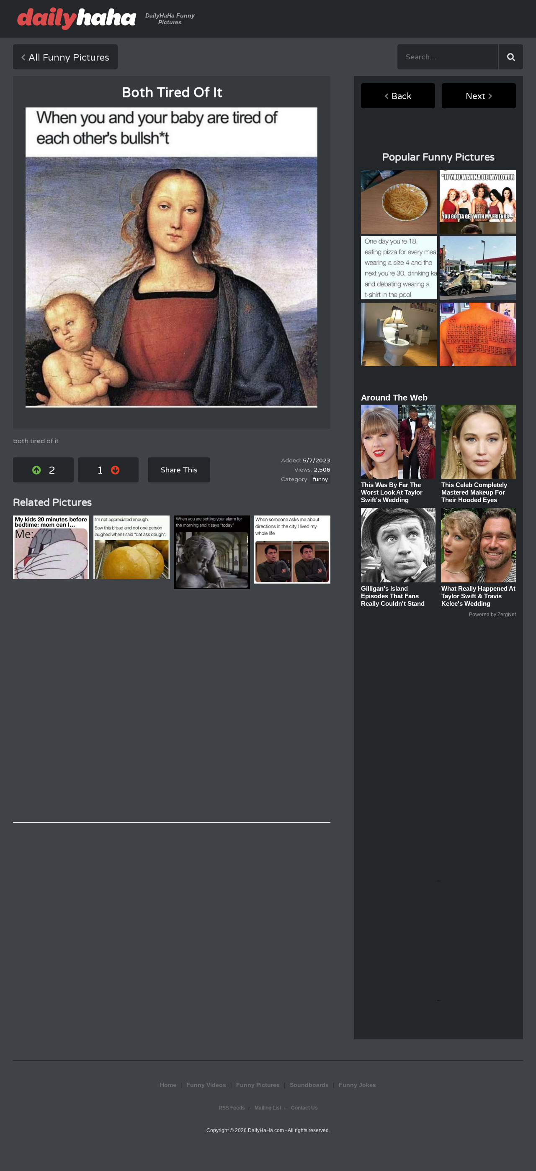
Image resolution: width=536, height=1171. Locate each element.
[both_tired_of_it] (171, 257)
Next (475, 97)
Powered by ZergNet (492, 614)
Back (401, 97)
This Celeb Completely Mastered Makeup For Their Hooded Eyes (474, 492)
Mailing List (268, 1108)
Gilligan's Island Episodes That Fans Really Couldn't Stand (393, 596)
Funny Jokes (357, 1085)
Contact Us (304, 1108)
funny (320, 479)
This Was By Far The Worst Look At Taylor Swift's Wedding (392, 492)
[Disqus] (171, 705)
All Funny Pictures (68, 57)
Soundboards (309, 1085)
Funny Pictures (258, 1085)
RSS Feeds (232, 1108)
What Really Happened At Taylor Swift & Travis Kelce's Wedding (478, 596)
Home (168, 1085)
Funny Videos (206, 1085)
